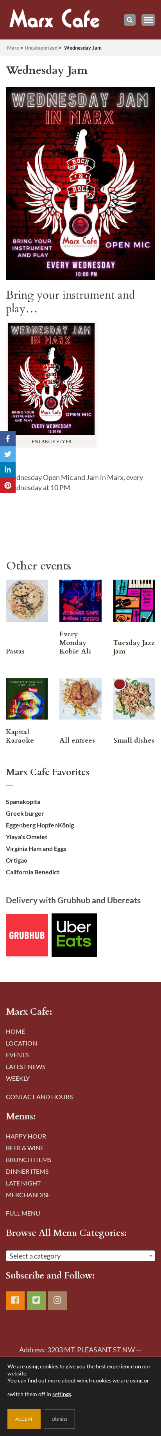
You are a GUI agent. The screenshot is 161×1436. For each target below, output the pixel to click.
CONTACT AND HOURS (39, 1096)
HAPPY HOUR (26, 1136)
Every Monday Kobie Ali (75, 642)
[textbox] (80, 1256)
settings (61, 1394)
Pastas (15, 651)
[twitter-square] (36, 1300)
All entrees (77, 740)
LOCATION (21, 1043)
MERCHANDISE (28, 1194)
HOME (15, 1031)
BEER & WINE (25, 1147)
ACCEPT (24, 1419)
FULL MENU (23, 1213)
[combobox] (80, 1255)
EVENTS (17, 1054)
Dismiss (59, 1419)
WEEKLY (18, 1078)
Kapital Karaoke (20, 736)
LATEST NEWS (25, 1066)
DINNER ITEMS (27, 1171)
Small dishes (133, 740)
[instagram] (57, 1300)
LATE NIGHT (23, 1183)
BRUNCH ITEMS (28, 1159)
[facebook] (15, 1300)
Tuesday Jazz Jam (134, 647)
